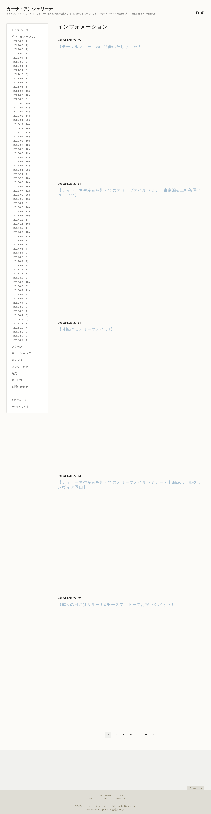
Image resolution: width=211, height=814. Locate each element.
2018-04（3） (21, 203)
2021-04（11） (22, 91)
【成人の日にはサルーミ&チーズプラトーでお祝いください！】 (118, 604)
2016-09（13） (22, 282)
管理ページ (118, 809)
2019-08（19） (22, 140)
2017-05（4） (21, 248)
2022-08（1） (21, 45)
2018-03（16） (22, 207)
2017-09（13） (22, 232)
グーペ (105, 809)
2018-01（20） (22, 215)
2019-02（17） (22, 165)
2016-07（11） (22, 290)
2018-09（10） (22, 182)
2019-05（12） (22, 153)
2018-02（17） (22, 211)
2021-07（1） (21, 78)
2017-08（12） (22, 236)
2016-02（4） (21, 311)
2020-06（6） (21, 99)
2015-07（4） (21, 340)
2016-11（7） (21, 273)
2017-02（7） (21, 261)
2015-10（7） (21, 327)
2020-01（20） (22, 120)
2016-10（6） (21, 277)
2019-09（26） (22, 136)
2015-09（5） (21, 332)
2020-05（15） (22, 103)
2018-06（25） (22, 194)
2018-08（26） (22, 186)
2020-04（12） (22, 107)
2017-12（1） (21, 219)
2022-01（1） (21, 66)
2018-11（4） (21, 174)
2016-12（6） (21, 269)
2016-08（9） (21, 286)
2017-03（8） (21, 257)
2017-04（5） (21, 253)
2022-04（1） (21, 57)
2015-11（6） (21, 323)
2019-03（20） (22, 161)
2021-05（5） (21, 86)
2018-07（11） (22, 190)
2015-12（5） (21, 319)
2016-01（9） (21, 315)
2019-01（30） (22, 169)
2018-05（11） (22, 199)
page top (197, 788)
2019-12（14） (22, 124)
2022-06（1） (21, 49)
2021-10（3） (21, 74)
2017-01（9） (21, 265)
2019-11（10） (22, 128)
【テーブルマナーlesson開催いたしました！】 (102, 46)
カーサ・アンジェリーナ (30, 9)
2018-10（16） (22, 178)
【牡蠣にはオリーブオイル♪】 (86, 329)
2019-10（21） (22, 132)
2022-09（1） (21, 41)
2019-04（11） (22, 157)
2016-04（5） (21, 302)
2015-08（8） (21, 336)
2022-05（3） (21, 53)
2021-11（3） (21, 70)
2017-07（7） (21, 240)
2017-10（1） (21, 228)
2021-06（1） (21, 82)
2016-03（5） (21, 307)
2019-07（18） (22, 145)
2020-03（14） (22, 111)
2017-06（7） (21, 244)
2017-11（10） (22, 224)
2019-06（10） (22, 149)
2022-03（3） (21, 62)
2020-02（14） (22, 115)
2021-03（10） (22, 95)
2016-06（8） (21, 294)
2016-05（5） (21, 298)
